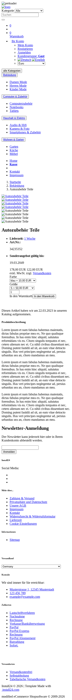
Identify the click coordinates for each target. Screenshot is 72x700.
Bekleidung (9, 74)
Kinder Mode (18, 89)
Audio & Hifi (18, 125)
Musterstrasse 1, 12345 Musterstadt (32, 589)
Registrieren (25, 49)
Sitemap (15, 539)
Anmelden (24, 52)
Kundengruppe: (31, 56)
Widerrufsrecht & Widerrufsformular (32, 516)
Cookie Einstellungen (23, 523)
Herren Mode (18, 85)
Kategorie (8, 10)
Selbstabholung (19, 675)
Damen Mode (18, 82)
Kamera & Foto (19, 128)
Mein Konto (25, 45)
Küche (14, 150)
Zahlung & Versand (22, 498)
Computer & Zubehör (15, 96)
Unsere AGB (18, 505)
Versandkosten (42, 273)
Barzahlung (17, 641)
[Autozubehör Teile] (15, 196)
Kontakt (15, 171)
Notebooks (16, 107)
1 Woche (29, 238)
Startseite (15, 182)
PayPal (14, 627)
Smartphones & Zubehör (25, 132)
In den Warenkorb (44, 296)
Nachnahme (17, 616)
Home (13, 160)
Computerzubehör (21, 103)
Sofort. (14, 645)
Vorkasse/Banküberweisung (27, 623)
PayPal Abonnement (22, 638)
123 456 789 (18, 593)
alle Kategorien (11, 70)
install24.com (10, 689)
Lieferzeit (16, 520)
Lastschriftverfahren (22, 612)
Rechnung (16, 620)
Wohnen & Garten (13, 139)
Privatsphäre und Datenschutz (28, 502)
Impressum (16, 175)
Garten (14, 146)
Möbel (14, 154)
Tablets (14, 110)
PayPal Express (19, 631)
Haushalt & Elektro (14, 118)
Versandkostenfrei (21, 672)
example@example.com (25, 596)
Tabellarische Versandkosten (27, 679)
